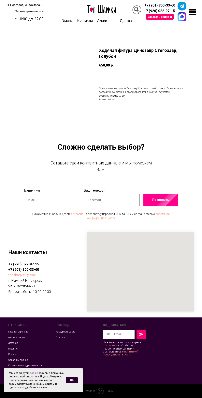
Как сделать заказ (65, 331)
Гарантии (13, 348)
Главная (68, 20)
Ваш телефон (94, 190)
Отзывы (60, 337)
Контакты (85, 20)
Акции (102, 20)
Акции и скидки (16, 337)
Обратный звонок (18, 360)
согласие (77, 214)
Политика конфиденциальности (25, 365)
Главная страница (18, 331)
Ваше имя (32, 190)
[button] (160, 17)
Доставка (127, 21)
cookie (34, 372)
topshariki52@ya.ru (22, 275)
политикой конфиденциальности (120, 353)
